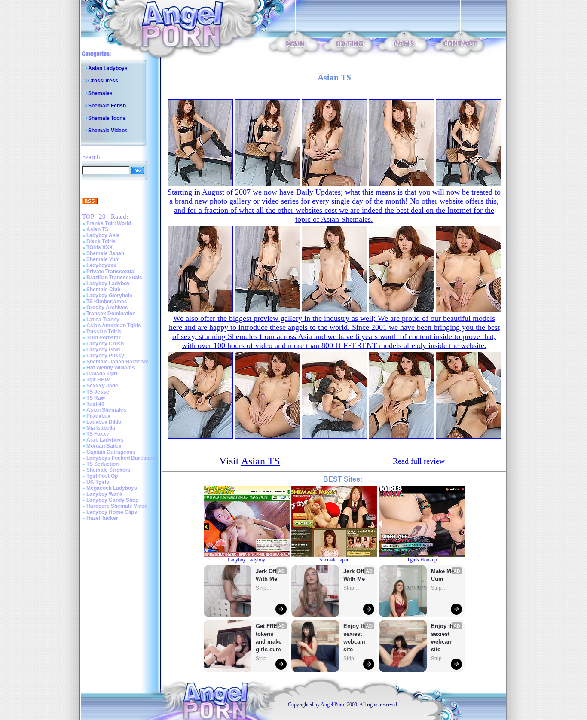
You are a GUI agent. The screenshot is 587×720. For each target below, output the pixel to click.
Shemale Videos (108, 131)
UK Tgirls (97, 482)
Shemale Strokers (108, 470)
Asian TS (97, 229)
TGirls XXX (99, 247)
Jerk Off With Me (267, 575)
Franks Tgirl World (108, 223)
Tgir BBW (98, 380)
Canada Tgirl (101, 374)
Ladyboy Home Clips (111, 512)
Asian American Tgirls (113, 326)
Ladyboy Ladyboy (108, 284)
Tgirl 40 (95, 404)
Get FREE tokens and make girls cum (268, 638)
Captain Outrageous (110, 452)
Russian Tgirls (104, 332)
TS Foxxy (97, 434)
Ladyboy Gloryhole (109, 296)
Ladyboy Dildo (103, 422)
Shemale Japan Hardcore (117, 362)
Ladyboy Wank (104, 494)
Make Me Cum (443, 575)
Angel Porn (332, 705)
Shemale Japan (105, 253)
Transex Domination (110, 314)
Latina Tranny (102, 320)
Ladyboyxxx (101, 265)
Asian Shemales (106, 410)
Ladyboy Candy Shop (112, 500)
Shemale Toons (106, 118)
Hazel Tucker (102, 518)
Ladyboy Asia (103, 235)
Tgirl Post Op (102, 476)
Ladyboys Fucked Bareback (120, 458)
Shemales (100, 93)
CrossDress (103, 81)
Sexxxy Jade (102, 386)
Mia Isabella (100, 428)
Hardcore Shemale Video (116, 506)
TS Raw (95, 398)
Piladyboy (98, 416)
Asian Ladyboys (108, 68)
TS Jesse (97, 392)
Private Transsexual (110, 271)
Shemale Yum (103, 259)
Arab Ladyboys (105, 440)
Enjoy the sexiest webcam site (356, 638)
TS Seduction (102, 464)
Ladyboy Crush (105, 344)
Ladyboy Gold (103, 350)
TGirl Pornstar (103, 338)
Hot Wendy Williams (110, 368)
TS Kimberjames (106, 302)
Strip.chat (264, 588)
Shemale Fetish (107, 106)
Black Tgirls (101, 241)
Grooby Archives (107, 308)
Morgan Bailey (104, 446)
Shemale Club (103, 290)
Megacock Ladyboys (111, 488)
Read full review (419, 461)
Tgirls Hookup (422, 560)
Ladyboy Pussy (105, 356)
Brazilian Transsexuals (114, 278)
